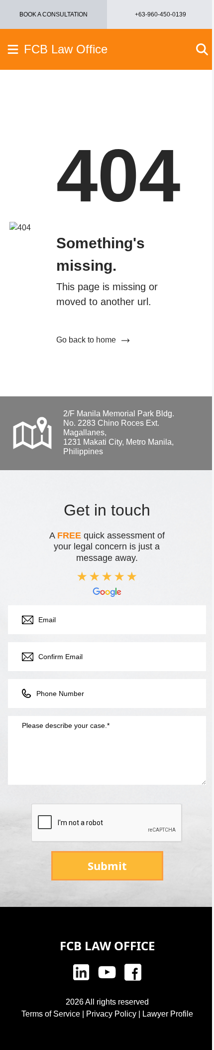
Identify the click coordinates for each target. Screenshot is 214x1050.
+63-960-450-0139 (160, 14)
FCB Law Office (65, 49)
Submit (107, 865)
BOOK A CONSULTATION (53, 14)
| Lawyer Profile (164, 1014)
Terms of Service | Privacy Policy (78, 1014)
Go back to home (86, 340)
